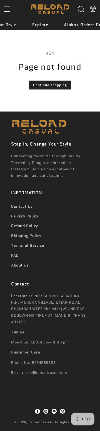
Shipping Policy (26, 235)
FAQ (15, 255)
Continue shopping (50, 85)
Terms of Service (27, 245)
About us (20, 265)
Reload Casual (40, 422)
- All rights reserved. (69, 422)
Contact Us (22, 206)
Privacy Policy (24, 216)
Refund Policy (24, 226)
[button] (7, 9)
